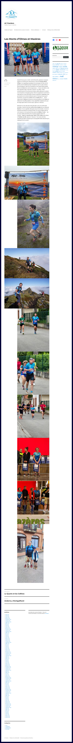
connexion (47, 613)
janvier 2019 (7, 702)
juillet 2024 (7, 632)
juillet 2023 (7, 643)
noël (64, 72)
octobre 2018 (7, 706)
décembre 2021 (8, 666)
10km (53, 63)
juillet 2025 (7, 623)
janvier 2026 (7, 618)
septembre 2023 (8, 642)
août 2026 (7, 614)
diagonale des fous (64, 68)
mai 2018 (7, 712)
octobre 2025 (7, 620)
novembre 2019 (8, 690)
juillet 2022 (7, 658)
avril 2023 (7, 647)
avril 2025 (7, 625)
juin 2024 (7, 633)
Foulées (54, 71)
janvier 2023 (7, 650)
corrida (65, 66)
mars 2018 (7, 714)
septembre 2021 (8, 670)
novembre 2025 (8, 619)
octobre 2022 (7, 654)
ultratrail (61, 78)
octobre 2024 (7, 630)
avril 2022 (7, 661)
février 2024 (7, 638)
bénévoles (57, 64)
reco (64, 74)
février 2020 (7, 687)
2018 (55, 63)
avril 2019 (7, 699)
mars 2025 (7, 626)
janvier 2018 (7, 717)
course (54, 68)
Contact (44, 29)
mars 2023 (7, 648)
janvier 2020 (7, 688)
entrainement (62, 69)
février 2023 (7, 649)
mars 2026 (7, 617)
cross (56, 68)
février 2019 (7, 701)
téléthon (55, 78)
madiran (63, 71)
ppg (53, 74)
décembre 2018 (8, 703)
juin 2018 (7, 711)
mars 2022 (7, 662)
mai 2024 (7, 635)
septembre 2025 (8, 621)
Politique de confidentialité (53, 29)
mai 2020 (7, 684)
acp (57, 63)
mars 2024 (7, 637)
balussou (61, 63)
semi (54, 76)
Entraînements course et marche (21, 29)
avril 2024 (7, 636)
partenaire (66, 72)
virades (65, 78)
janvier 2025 (7, 627)
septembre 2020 (8, 681)
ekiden (57, 69)
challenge (55, 66)
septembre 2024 (8, 631)
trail (62, 76)
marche (58, 72)
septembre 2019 (8, 693)
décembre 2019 (8, 689)
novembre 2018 (8, 705)
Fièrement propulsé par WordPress (26, 737)
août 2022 (7, 656)
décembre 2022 (8, 652)
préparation (60, 74)
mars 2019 (7, 700)
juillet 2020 (7, 682)
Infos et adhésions (35, 29)
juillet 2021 (7, 672)
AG (59, 63)
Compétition (7, 726)
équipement (54, 80)
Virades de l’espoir (8, 29)
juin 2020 (7, 683)
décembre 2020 (8, 677)
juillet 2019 (7, 695)
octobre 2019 (7, 691)
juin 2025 (7, 624)
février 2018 (7, 716)
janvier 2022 (7, 665)
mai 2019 (7, 697)
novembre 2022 (8, 653)
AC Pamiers (9, 23)
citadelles (60, 66)
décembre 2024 (8, 629)
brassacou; (64, 63)
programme (56, 74)
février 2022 (7, 664)
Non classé (7, 729)
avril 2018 (7, 713)
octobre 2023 (7, 641)
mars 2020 (7, 685)
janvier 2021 (7, 676)
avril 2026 (7, 615)
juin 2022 (7, 659)
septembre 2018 (8, 707)
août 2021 (7, 671)
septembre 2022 (8, 655)
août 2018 (7, 708)
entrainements (8, 727)
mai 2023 (7, 646)
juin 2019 (7, 696)
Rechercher (55, 55)
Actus (5, 86)
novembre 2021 (8, 667)
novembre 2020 (8, 678)
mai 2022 (7, 660)
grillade (57, 71)
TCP (59, 76)
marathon (54, 72)
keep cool (60, 71)
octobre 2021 (7, 668)
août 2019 (7, 694)
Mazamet (61, 72)
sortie (56, 76)
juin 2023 (7, 644)
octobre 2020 (7, 679)
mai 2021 (7, 673)
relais (66, 74)
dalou (59, 68)
